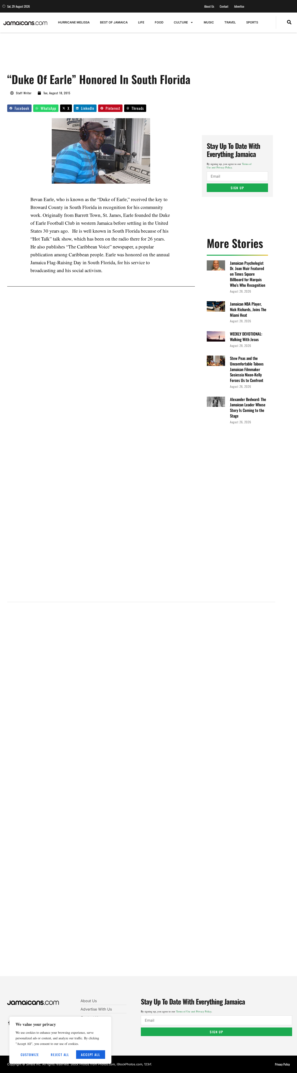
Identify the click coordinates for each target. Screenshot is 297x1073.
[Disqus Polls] (141, 668)
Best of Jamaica (114, 22)
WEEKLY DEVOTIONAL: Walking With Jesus (246, 336)
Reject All (60, 1054)
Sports (252, 22)
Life (141, 22)
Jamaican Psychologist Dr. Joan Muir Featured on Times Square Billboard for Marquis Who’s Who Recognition (247, 274)
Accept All (90, 1054)
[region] (60, 1040)
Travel (230, 22)
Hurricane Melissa (74, 22)
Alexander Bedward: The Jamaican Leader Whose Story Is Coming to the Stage (248, 407)
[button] (289, 22)
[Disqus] (141, 792)
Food (159, 22)
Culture (181, 22)
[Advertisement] (91, 55)
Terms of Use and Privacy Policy (229, 165)
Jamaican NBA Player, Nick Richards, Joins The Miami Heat (248, 309)
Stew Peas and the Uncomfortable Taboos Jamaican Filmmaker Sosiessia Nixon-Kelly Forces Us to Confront (247, 369)
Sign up (237, 187)
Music (209, 22)
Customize (30, 1054)
